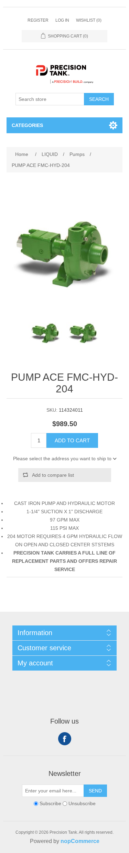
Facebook (64, 738)
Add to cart (72, 440)
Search (99, 99)
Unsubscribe (82, 803)
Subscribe (50, 803)
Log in (62, 20)
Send (95, 790)
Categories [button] (27, 125)
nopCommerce (80, 841)
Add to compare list (53, 475)
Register (38, 20)
